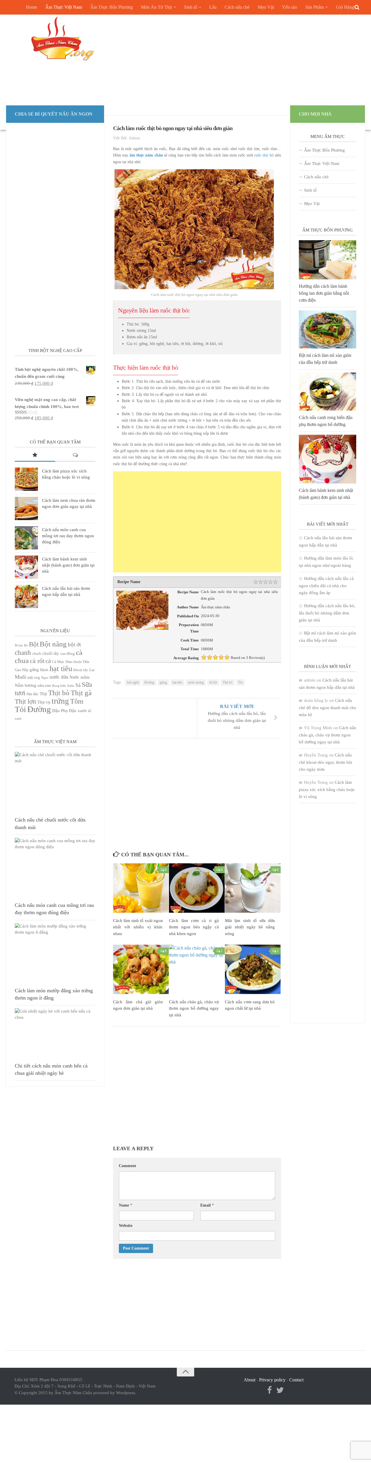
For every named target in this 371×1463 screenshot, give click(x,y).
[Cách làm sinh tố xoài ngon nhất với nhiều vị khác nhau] (141, 888)
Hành (44, 670)
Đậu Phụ (60, 710)
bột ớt (74, 644)
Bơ (26, 645)
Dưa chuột (74, 661)
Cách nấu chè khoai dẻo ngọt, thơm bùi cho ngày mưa (325, 762)
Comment (127, 1166)
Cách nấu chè (237, 7)
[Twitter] (280, 1390)
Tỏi (240, 682)
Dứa (86, 661)
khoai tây (80, 670)
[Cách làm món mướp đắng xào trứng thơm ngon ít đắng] (55, 953)
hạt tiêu (177, 682)
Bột (34, 644)
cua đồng (67, 653)
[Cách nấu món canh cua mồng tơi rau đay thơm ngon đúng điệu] (26, 537)
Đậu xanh (78, 710)
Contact (296, 1379)
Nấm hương (25, 685)
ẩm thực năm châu (146, 155)
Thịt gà (81, 693)
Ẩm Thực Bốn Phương (111, 7)
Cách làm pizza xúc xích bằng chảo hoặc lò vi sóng (327, 789)
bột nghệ (133, 682)
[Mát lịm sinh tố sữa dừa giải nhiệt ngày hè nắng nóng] (253, 888)
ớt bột (213, 682)
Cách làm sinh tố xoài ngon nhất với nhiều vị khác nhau (138, 927)
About (249, 1379)
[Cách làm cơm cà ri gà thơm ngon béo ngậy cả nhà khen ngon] (197, 888)
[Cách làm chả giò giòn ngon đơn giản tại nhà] (141, 969)
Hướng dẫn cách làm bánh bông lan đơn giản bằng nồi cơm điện (324, 293)
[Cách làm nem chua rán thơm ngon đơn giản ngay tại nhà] (26, 508)
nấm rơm (44, 685)
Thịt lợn (25, 701)
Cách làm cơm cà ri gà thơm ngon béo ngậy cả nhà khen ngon (194, 927)
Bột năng (53, 644)
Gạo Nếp (21, 670)
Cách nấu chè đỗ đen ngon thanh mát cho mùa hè (327, 707)
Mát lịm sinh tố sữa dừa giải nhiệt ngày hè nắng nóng (250, 927)
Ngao (44, 677)
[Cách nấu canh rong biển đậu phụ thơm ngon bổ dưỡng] (327, 392)
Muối (20, 677)
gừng (163, 682)
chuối (36, 653)
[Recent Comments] (75, 455)
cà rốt (37, 660)
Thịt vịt (43, 702)
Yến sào (289, 7)
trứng (60, 701)
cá (48, 660)
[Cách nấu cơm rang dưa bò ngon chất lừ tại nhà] (253, 969)
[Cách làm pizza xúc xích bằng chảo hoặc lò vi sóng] (26, 479)
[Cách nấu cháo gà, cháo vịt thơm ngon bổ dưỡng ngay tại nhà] (197, 969)
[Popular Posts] (35, 455)
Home (31, 7)
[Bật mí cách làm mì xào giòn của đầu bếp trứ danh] (327, 329)
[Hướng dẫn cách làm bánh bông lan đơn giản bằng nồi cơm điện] (327, 259)
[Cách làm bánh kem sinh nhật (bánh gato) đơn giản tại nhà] (26, 567)
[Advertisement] (239, 58)
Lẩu (213, 7)
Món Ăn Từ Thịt (156, 7)
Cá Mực (58, 661)
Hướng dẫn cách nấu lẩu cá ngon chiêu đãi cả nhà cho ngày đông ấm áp (326, 585)
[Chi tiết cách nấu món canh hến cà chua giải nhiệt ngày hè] (55, 1033)
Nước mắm (80, 677)
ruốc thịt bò (264, 155)
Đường (149, 682)
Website (125, 1225)
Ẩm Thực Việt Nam (63, 7)
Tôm (76, 701)
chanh (23, 652)
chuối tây (50, 653)
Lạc (92, 670)
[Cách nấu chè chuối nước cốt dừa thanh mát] (55, 782)
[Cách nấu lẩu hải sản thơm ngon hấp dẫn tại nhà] (26, 596)
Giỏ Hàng (345, 7)
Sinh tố (190, 7)
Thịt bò (227, 682)
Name (125, 1205)
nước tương (196, 682)
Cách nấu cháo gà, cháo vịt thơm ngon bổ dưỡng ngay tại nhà (194, 1008)
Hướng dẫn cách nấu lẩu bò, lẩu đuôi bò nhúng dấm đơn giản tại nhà (327, 612)
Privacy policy (272, 1379)
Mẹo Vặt (266, 7)
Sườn (70, 685)
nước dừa (59, 677)
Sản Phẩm (314, 7)
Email (207, 1205)
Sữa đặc (32, 694)
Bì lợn (19, 645)
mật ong (33, 677)
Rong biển (59, 685)
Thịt (43, 693)
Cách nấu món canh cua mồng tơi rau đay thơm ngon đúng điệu (68, 535)
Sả (78, 685)
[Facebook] (269, 1390)
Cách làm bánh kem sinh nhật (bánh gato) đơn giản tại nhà (68, 565)
